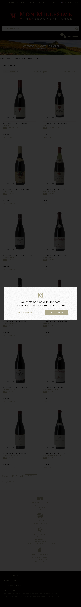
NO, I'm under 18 (25, 312)
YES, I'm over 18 (56, 312)
